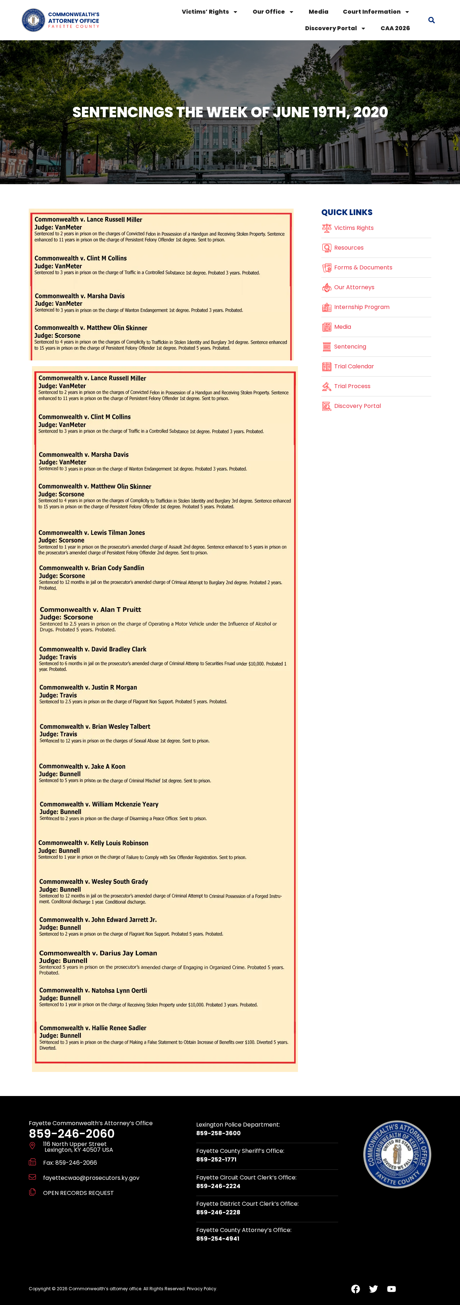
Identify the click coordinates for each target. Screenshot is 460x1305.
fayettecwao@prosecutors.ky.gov (91, 1178)
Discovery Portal (331, 28)
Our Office (269, 12)
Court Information (372, 12)
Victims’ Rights (205, 12)
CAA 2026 (395, 28)
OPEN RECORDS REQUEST (78, 1193)
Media (318, 12)
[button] (431, 20)
